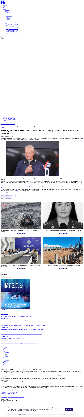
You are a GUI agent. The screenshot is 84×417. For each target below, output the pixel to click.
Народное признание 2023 (12, 30)
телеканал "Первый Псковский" (13, 24)
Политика (8, 12)
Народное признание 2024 (12, 29)
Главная (2, 126)
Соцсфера (8, 17)
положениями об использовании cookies (37, 409)
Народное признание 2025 (12, 27)
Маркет (7, 25)
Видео (4, 9)
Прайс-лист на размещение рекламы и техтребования (12, 397)
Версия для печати (15, 196)
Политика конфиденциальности (8, 393)
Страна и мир (9, 20)
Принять (68, 409)
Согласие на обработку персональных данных (11, 394)
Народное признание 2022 (12, 31)
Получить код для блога (6, 196)
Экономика (8, 13)
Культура (8, 18)
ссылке (36, 192)
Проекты (5, 23)
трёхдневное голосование (33, 186)
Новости (5, 5)
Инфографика (6, 10)
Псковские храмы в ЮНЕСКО (12, 26)
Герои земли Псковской (8, 117)
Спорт (7, 19)
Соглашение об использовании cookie (9, 392)
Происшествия (9, 16)
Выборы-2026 (6, 120)
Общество (8, 14)
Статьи (4, 6)
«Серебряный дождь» (8, 121)
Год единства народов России (9, 119)
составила (16, 190)
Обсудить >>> (11, 198)
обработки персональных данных (28, 410)
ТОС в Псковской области (9, 118)
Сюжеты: (3, 114)
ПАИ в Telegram (4, 274)
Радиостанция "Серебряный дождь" (14, 22)
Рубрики (5, 11)
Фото (4, 7)
